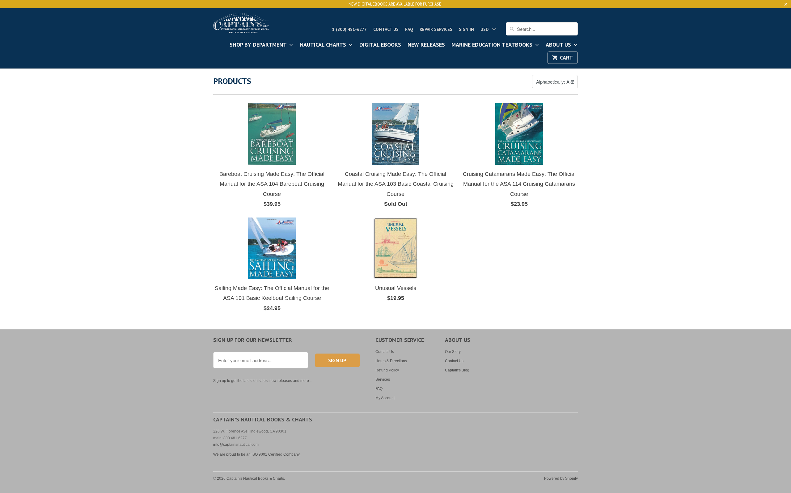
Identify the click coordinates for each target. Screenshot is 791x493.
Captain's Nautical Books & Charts (255, 478)
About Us (559, 45)
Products (232, 81)
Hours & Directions (391, 361)
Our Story (453, 352)
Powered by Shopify (561, 478)
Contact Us (386, 29)
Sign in (466, 29)
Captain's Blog (457, 370)
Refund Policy (387, 370)
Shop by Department (259, 45)
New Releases (426, 45)
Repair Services (436, 29)
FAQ (409, 29)
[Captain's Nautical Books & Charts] (241, 25)
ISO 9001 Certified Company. (276, 454)
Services (382, 379)
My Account (385, 398)
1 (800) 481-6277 (349, 29)
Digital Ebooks (380, 45)
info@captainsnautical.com (236, 444)
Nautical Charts (324, 45)
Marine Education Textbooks (492, 45)
